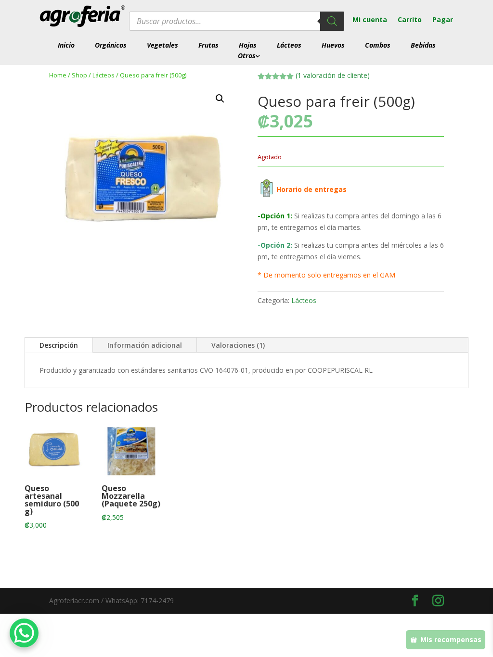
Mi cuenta (369, 20)
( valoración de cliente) (333, 75)
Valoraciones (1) (238, 345)
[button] (220, 98)
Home (57, 75)
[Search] (332, 21)
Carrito (410, 20)
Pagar (442, 20)
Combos (377, 45)
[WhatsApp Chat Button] (24, 633)
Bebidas (423, 45)
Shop (79, 75)
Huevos (333, 45)
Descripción (58, 345)
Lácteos (289, 45)
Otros (247, 55)
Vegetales (162, 45)
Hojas (248, 45)
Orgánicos (111, 45)
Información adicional (144, 345)
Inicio (66, 45)
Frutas (208, 45)
